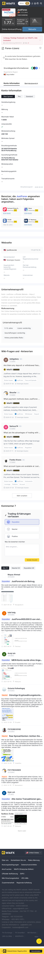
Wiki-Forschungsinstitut (10, 878)
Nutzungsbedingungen (10, 865)
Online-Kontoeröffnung (11, 29)
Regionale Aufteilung (24, 883)
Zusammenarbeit (8, 883)
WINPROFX (19, 936)
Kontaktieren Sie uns (18, 860)
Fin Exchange (7, 933)
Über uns (5, 860)
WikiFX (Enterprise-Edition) (24, 869)
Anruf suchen (7, 869)
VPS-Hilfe (24, 878)
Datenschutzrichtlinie (29, 865)
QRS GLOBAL (7, 936)
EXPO (22, 874)
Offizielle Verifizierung (10, 874)
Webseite (32, 29)
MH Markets (31, 933)
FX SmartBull (19, 933)
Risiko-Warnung (34, 860)
